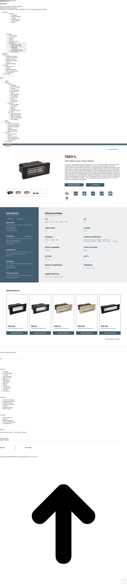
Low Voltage (6, 388)
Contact (5, 419)
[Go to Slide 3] (27, 193)
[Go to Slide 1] (10, 193)
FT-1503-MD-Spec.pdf (12, 230)
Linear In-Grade (7, 376)
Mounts (5, 385)
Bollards (5, 379)
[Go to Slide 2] (18, 193)
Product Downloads (8, 400)
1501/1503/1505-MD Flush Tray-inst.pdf (16, 254)
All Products (6, 391)
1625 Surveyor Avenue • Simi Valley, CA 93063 (13, 432)
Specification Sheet (74, 184)
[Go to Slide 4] (35, 193)
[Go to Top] (63, 587)
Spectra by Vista (7, 403)
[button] (34, 170)
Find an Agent (28, 447)
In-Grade (5, 375)
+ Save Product (95, 184)
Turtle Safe (6, 382)
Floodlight (6, 372)
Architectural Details (8, 404)
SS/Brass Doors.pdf (11, 267)
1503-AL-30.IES (10, 244)
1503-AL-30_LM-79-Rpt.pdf (13, 242)
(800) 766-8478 (4, 1)
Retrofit (5, 383)
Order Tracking (7, 408)
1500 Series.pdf (10, 265)
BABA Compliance (8, 420)
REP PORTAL (3, 3)
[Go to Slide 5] (44, 193)
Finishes (5, 405)
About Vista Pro (7, 417)
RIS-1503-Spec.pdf (11, 228)
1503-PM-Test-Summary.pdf (13, 240)
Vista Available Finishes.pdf (12, 277)
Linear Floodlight (7, 373)
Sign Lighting (6, 380)
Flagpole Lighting (8, 407)
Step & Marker (7, 377)
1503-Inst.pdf (9, 255)
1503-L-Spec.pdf (10, 226)
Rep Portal (2, 447)
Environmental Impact (9, 422)
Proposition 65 (7, 423)
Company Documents (9, 401)
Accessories (6, 386)
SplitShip (5, 389)
